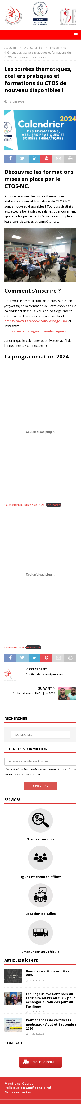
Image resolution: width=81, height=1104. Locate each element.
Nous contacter (17, 1092)
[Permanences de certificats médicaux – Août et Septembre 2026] (13, 1025)
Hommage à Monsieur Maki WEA (48, 973)
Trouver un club (40, 839)
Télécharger (53, 504)
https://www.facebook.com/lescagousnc (36, 321)
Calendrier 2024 (14, 647)
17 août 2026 (36, 1011)
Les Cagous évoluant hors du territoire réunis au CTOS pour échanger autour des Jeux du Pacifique (50, 1000)
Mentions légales (18, 1083)
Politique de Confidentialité (27, 1087)
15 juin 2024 (16, 101)
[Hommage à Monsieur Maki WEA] (13, 976)
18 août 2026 (36, 980)
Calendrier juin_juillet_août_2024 (24, 504)
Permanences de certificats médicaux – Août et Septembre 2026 (51, 1024)
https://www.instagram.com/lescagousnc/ (37, 331)
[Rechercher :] (40, 735)
